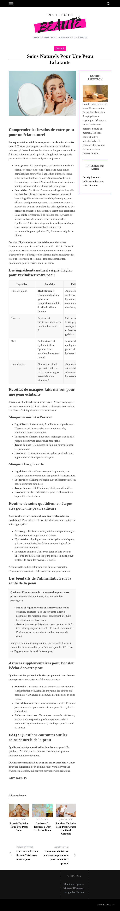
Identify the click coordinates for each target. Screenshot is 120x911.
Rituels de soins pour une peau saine (19, 827)
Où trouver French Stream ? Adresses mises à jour (27, 853)
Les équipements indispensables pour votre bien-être (93, 181)
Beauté (60, 48)
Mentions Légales (73, 884)
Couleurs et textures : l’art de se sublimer (42, 827)
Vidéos (67, 888)
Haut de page (104, 905)
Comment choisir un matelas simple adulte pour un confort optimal (56, 855)
